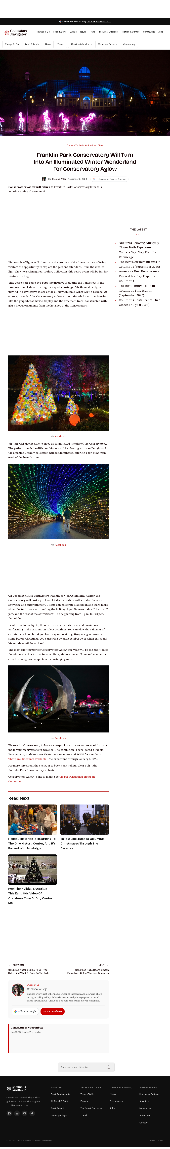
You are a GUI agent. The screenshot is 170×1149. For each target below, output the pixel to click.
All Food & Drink (59, 1101)
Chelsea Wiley (37, 989)
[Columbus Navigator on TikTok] (32, 1113)
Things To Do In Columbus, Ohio (85, 145)
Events (73, 32)
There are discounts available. (27, 759)
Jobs (161, 32)
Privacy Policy (157, 1140)
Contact (144, 1122)
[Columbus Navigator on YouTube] (24, 1113)
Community (149, 32)
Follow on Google (27, 1011)
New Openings (59, 1115)
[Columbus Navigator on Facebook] (9, 1113)
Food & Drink (59, 32)
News (83, 32)
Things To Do (43, 32)
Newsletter (145, 1108)
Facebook (60, 436)
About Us (144, 1101)
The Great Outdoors (108, 32)
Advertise (144, 1115)
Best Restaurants (60, 1094)
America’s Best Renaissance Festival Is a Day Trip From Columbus (139, 276)
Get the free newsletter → (99, 21)
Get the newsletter (52, 1011)
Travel (92, 32)
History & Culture (130, 32)
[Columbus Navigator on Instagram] (17, 1113)
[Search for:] (86, 1067)
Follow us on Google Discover (111, 179)
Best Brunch (57, 1108)
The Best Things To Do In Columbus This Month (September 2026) (137, 290)
